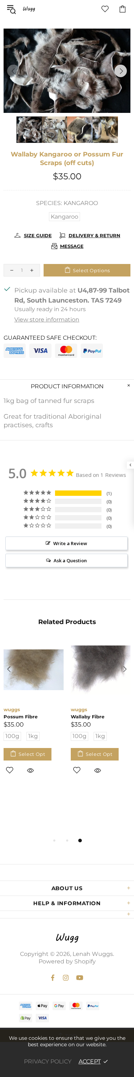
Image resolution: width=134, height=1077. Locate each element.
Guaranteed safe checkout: (50, 337)
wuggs (12, 709)
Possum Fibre (21, 716)
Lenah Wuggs (29, 8)
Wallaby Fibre (87, 716)
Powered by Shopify (67, 961)
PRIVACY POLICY (47, 1061)
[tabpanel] (33, 716)
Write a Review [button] (70, 543)
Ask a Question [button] (70, 560)
